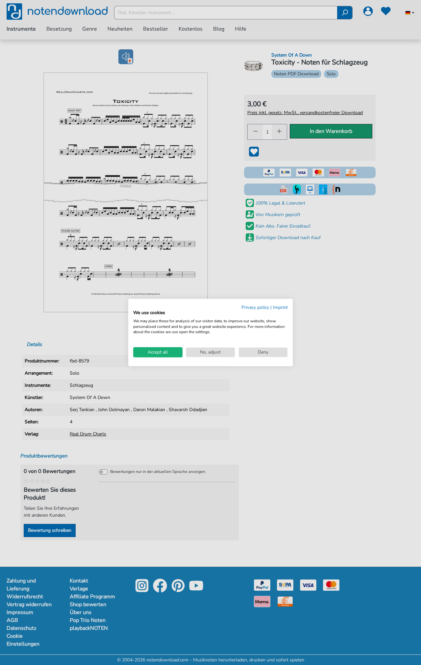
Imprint (280, 307)
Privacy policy (255, 307)
